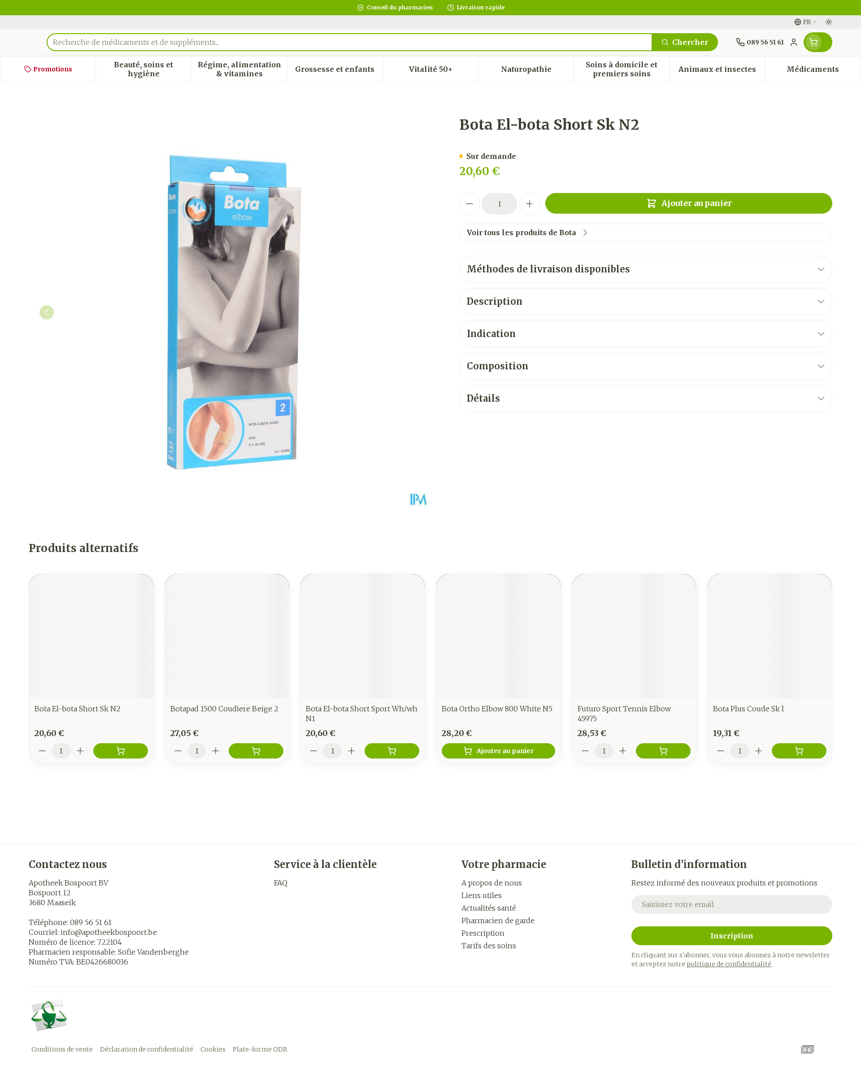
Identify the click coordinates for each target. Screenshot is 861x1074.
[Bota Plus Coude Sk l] (770, 636)
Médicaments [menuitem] (824, 71)
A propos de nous (491, 882)
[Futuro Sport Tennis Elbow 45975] (634, 636)
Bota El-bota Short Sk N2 (78, 708)
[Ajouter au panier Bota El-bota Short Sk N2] (120, 750)
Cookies (213, 1049)
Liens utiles (481, 895)
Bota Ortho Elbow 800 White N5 (497, 708)
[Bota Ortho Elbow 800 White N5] (498, 636)
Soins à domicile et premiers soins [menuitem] (627, 69)
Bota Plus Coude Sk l (748, 708)
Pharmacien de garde (498, 920)
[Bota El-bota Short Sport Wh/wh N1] (362, 636)
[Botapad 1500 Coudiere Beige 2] (227, 636)
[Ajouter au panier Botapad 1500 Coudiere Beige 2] (256, 750)
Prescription (482, 933)
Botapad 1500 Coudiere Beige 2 (224, 708)
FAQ (280, 882)
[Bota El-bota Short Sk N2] (91, 636)
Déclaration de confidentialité (146, 1049)
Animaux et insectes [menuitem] (721, 71)
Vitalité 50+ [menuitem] (443, 71)
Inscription (731, 935)
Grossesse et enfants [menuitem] (339, 71)
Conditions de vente (62, 1049)
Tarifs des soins (488, 945)
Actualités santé (488, 907)
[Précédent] (46, 312)
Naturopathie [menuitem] (537, 71)
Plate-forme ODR (260, 1049)
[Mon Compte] (793, 42)
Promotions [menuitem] (52, 69)
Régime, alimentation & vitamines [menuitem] (242, 69)
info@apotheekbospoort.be (109, 932)
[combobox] (349, 42)
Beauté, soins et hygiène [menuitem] (152, 69)
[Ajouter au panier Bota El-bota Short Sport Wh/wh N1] (392, 750)
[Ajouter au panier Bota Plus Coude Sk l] (799, 750)
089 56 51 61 (91, 922)
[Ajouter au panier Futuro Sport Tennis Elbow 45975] (663, 750)
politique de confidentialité (729, 964)
